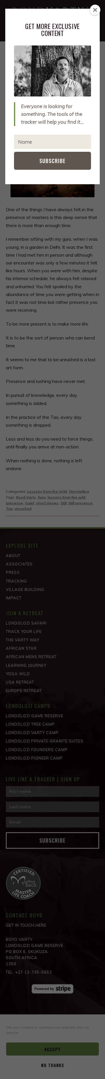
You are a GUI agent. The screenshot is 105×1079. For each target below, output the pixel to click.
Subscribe (52, 161)
